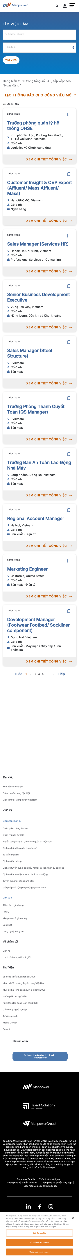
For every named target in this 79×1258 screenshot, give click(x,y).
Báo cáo (7, 1029)
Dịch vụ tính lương (12, 861)
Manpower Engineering (15, 918)
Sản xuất (7, 924)
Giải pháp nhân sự (12, 821)
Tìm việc (11, 60)
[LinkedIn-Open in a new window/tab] (28, 1206)
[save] (69, 115)
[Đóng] (73, 1218)
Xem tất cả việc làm (13, 786)
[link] (39, 1206)
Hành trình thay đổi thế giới (16, 957)
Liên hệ (6, 950)
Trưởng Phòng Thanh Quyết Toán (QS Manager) (35, 409)
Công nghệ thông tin (13, 931)
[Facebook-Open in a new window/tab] (39, 1206)
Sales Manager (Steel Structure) (29, 353)
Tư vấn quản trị (10, 1016)
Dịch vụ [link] (7, 809)
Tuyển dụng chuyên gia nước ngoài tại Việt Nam (27, 841)
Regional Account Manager (35, 518)
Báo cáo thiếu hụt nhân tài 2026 (19, 976)
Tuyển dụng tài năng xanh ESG (18, 881)
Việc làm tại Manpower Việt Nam (20, 799)
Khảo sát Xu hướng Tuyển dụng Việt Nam (24, 983)
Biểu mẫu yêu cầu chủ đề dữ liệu (40, 1185)
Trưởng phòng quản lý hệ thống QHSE (33, 125)
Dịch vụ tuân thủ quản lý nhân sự (20, 848)
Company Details (26, 1179)
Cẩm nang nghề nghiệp (15, 1009)
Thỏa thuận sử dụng (49, 1179)
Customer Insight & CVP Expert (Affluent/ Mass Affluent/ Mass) (39, 188)
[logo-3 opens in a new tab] (39, 1105)
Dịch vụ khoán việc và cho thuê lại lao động (25, 874)
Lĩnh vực (7, 897)
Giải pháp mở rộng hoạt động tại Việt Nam (24, 887)
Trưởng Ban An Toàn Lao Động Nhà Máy (39, 465)
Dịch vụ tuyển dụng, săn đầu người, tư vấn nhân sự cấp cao (33, 867)
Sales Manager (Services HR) (38, 244)
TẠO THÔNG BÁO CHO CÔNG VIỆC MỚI (38, 95)
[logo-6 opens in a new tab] (39, 1124)
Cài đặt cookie (39, 1233)
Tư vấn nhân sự (11, 854)
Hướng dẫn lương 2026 (15, 996)
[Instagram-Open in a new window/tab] (51, 1206)
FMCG (6, 911)
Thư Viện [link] (8, 967)
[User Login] (65, 7)
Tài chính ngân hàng (13, 905)
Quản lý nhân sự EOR (13, 835)
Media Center (10, 1022)
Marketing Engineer (27, 569)
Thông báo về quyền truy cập (56, 1182)
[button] (72, 5)
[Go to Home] (15, 6)
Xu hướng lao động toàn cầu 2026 (20, 1003)
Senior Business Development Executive (38, 297)
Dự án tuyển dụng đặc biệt (16, 793)
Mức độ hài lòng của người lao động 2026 (24, 989)
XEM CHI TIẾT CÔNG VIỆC (46, 159)
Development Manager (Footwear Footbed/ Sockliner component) (38, 625)
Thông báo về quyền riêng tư (22, 1182)
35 (53, 674)
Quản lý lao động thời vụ (15, 828)
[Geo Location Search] (73, 48)
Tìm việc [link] (8, 777)
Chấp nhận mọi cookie (39, 1252)
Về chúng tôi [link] (10, 941)
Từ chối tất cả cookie (39, 1242)
